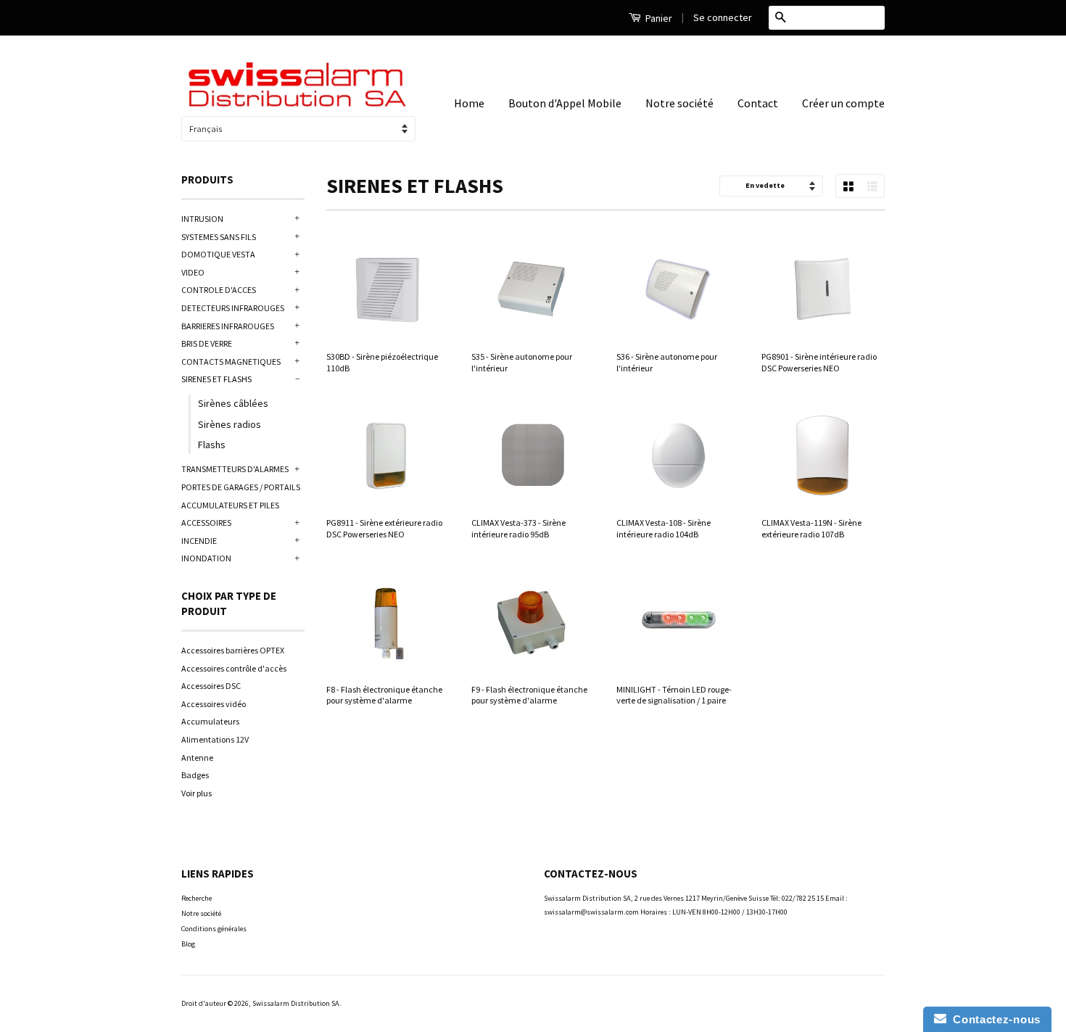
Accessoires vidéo (213, 703)
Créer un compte (843, 103)
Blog (188, 944)
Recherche (196, 898)
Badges (195, 774)
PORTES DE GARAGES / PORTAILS (240, 487)
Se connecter (722, 17)
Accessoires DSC (211, 685)
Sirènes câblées (233, 403)
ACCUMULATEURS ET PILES (230, 505)
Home (469, 103)
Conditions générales (214, 928)
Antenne (197, 757)
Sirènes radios (229, 424)
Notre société (679, 103)
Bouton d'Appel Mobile (564, 103)
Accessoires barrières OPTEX (232, 650)
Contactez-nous (993, 1019)
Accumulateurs (210, 721)
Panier (657, 18)
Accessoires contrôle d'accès (233, 668)
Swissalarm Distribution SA (295, 1003)
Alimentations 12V (215, 739)
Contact (757, 103)
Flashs (212, 444)
